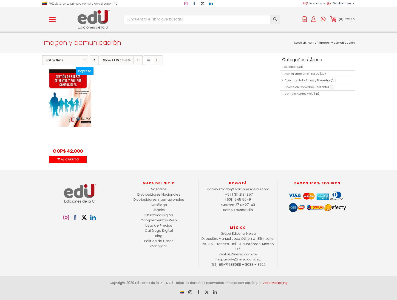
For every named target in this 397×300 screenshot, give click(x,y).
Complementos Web (298, 94)
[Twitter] (84, 217)
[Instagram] (66, 217)
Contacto (158, 246)
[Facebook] (75, 217)
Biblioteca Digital (159, 215)
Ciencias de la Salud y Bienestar (307, 80)
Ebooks (159, 209)
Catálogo (158, 204)
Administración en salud (301, 74)
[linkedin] (211, 3)
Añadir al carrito (67, 159)
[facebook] (194, 3)
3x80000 (290, 67)
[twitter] (202, 3)
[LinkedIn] (93, 217)
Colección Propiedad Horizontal (306, 87)
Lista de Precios (158, 225)
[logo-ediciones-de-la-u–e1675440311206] (93, 11)
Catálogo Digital (159, 230)
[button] (52, 19)
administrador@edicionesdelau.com (238, 189)
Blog (158, 235)
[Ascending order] (94, 60)
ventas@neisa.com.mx (238, 254)
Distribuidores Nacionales (158, 194)
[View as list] (157, 60)
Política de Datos (158, 240)
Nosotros (159, 189)
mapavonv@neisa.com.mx (238, 259)
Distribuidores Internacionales (158, 199)
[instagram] (186, 3)
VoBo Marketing (275, 282)
